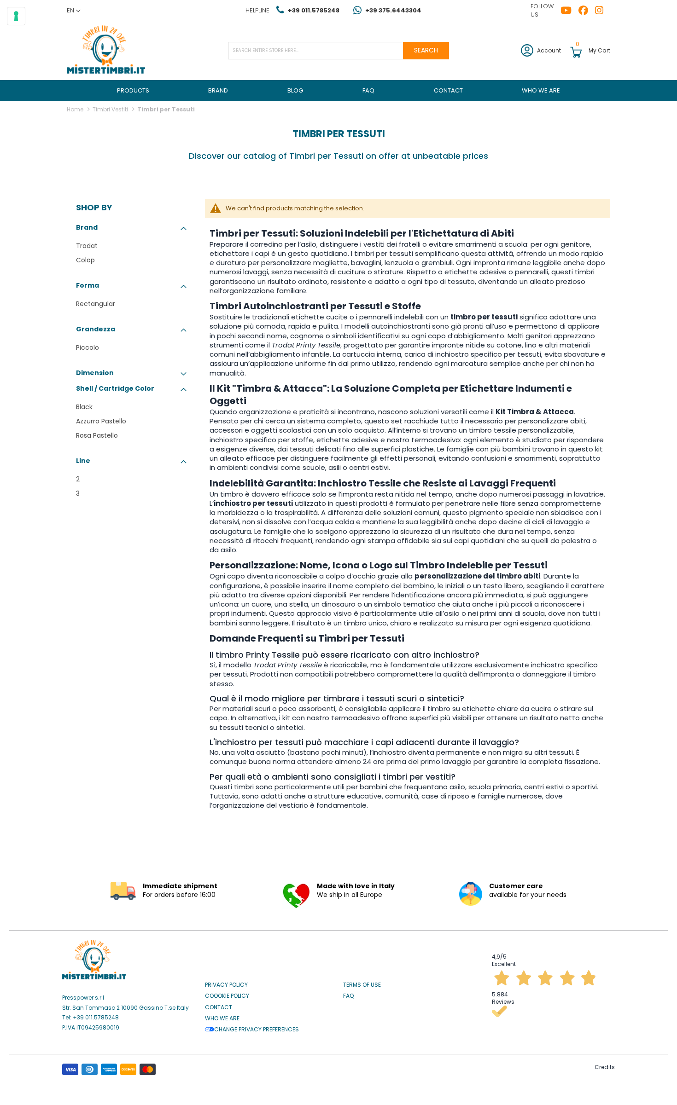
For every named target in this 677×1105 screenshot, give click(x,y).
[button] (74, 10)
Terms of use (362, 985)
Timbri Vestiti (111, 109)
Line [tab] (83, 460)
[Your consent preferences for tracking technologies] (16, 16)
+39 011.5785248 (313, 10)
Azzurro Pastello (101, 421)
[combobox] (338, 50)
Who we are (222, 1018)
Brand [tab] (87, 227)
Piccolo (87, 347)
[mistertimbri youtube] (569, 11)
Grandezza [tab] (95, 329)
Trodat (87, 245)
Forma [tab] (87, 285)
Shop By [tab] (94, 207)
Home (76, 109)
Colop (85, 260)
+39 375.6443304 (393, 10)
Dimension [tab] (95, 372)
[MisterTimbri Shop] (106, 50)
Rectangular (95, 303)
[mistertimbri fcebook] (586, 11)
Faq (348, 996)
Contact (218, 1007)
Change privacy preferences (256, 1029)
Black (84, 406)
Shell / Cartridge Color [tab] (115, 388)
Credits (605, 1067)
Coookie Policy (227, 996)
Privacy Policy (226, 985)
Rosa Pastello (97, 435)
